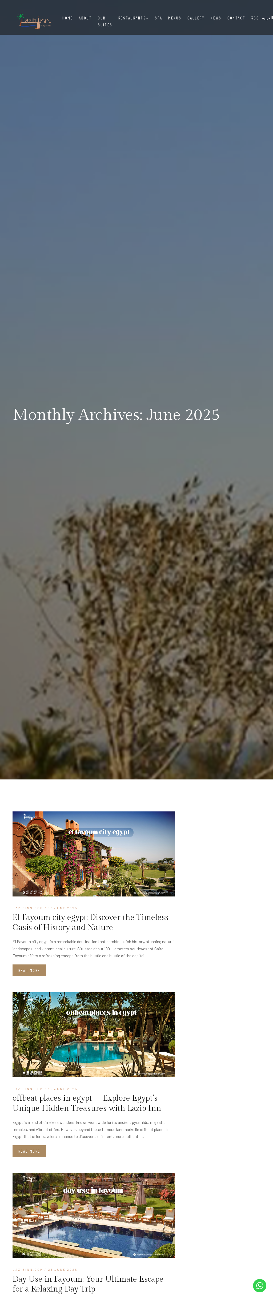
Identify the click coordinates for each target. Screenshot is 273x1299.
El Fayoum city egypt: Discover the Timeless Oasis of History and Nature (90, 922)
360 (255, 17)
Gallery (196, 17)
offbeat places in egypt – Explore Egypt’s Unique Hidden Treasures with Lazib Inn (87, 1103)
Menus (175, 17)
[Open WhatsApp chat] (259, 1285)
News (216, 17)
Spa (158, 17)
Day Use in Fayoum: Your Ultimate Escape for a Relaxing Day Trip (88, 1284)
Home (67, 17)
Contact (236, 17)
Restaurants (132, 17)
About (85, 17)
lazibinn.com (28, 908)
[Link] (94, 853)
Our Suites (105, 21)
